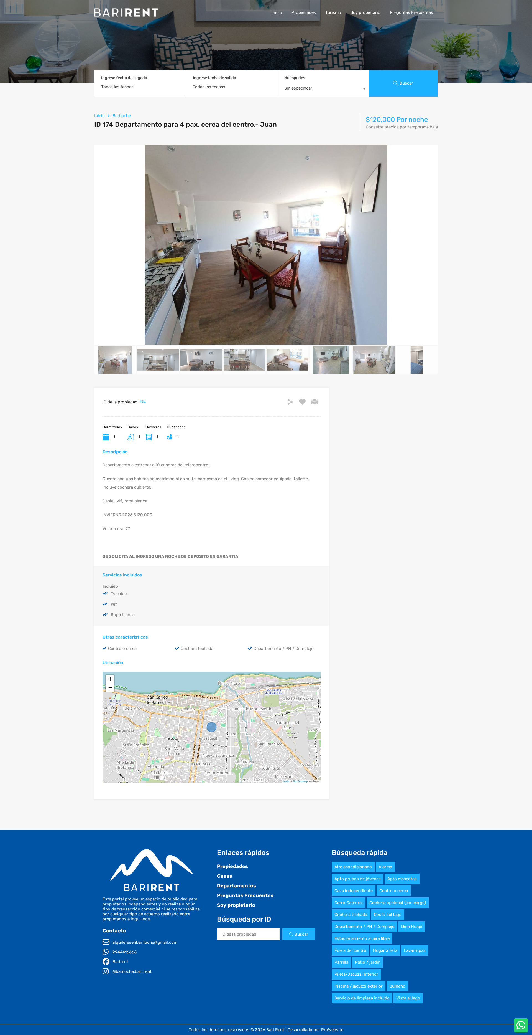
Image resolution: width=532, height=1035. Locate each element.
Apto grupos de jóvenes (357, 878)
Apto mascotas (402, 878)
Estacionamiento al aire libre (362, 938)
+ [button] (110, 678)
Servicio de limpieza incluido (362, 998)
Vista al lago (408, 998)
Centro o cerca (393, 890)
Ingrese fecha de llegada (124, 78)
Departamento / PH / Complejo (364, 926)
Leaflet (286, 781)
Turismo (333, 12)
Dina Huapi (411, 926)
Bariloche (121, 115)
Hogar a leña (385, 950)
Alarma (385, 866)
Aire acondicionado (353, 866)
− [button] (110, 687)
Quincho (397, 986)
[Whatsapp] (521, 1025)
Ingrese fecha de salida (214, 78)
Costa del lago (387, 914)
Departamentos (236, 886)
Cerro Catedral (348, 902)
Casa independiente (353, 890)
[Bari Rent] (126, 14)
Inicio (277, 12)
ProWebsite (332, 1029)
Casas (224, 876)
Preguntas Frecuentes (411, 12)
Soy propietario (365, 12)
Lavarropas (415, 950)
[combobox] (323, 89)
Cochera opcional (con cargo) (397, 902)
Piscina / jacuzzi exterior (358, 986)
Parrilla (341, 962)
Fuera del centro (350, 950)
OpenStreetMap (300, 781)
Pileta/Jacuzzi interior (356, 974)
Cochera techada (350, 914)
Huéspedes (294, 77)
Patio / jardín (367, 962)
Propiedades (303, 12)
